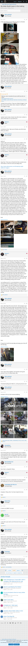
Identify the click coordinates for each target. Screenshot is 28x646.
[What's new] (23, 1)
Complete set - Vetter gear (11, 605)
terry (4, 606)
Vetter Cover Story (8, 599)
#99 (26, 534)
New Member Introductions (15, 588)
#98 (26, 519)
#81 (26, 19)
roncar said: (4, 94)
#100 (26, 556)
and (7, 567)
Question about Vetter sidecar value (13, 611)
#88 (26, 258)
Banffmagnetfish (7, 588)
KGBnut (5, 601)
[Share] (24, 19)
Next (18, 570)
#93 (26, 450)
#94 (26, 466)
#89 (26, 303)
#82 (26, 91)
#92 (26, 392)
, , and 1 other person (15, 441)
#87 (26, 176)
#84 (26, 126)
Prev (10, 570)
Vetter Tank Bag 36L (9, 616)
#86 (26, 159)
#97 (26, 506)
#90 (26, 369)
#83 (26, 114)
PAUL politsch (4, 8)
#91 (26, 381)
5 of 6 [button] (14, 570)
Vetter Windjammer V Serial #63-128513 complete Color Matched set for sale (14, 580)
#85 (26, 139)
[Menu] (1, 1)
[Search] (26, 1)
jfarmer (5, 617)
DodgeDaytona (6, 612)
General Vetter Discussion (12, 601)
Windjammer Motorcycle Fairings (12, 595)
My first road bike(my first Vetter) (12, 587)
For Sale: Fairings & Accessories (16, 582)
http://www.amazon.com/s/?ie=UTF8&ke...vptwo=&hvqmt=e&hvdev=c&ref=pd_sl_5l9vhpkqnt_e (14, 100)
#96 (26, 489)
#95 (26, 477)
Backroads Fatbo (7, 582)
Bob (4, 595)
